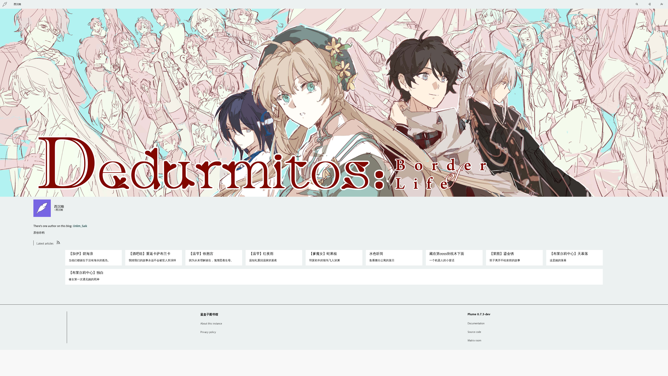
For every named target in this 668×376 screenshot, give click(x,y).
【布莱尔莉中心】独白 (86, 272)
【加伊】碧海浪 (81, 253)
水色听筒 (376, 253)
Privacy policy (208, 332)
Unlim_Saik (80, 226)
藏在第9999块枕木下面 (446, 253)
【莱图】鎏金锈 (502, 253)
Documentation (476, 323)
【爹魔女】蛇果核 (323, 253)
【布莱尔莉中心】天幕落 (569, 253)
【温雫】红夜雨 (261, 253)
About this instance (211, 324)
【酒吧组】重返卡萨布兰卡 (149, 253)
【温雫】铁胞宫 (201, 253)
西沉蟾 (17, 4)
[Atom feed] (58, 244)
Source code (474, 332)
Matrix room (474, 340)
